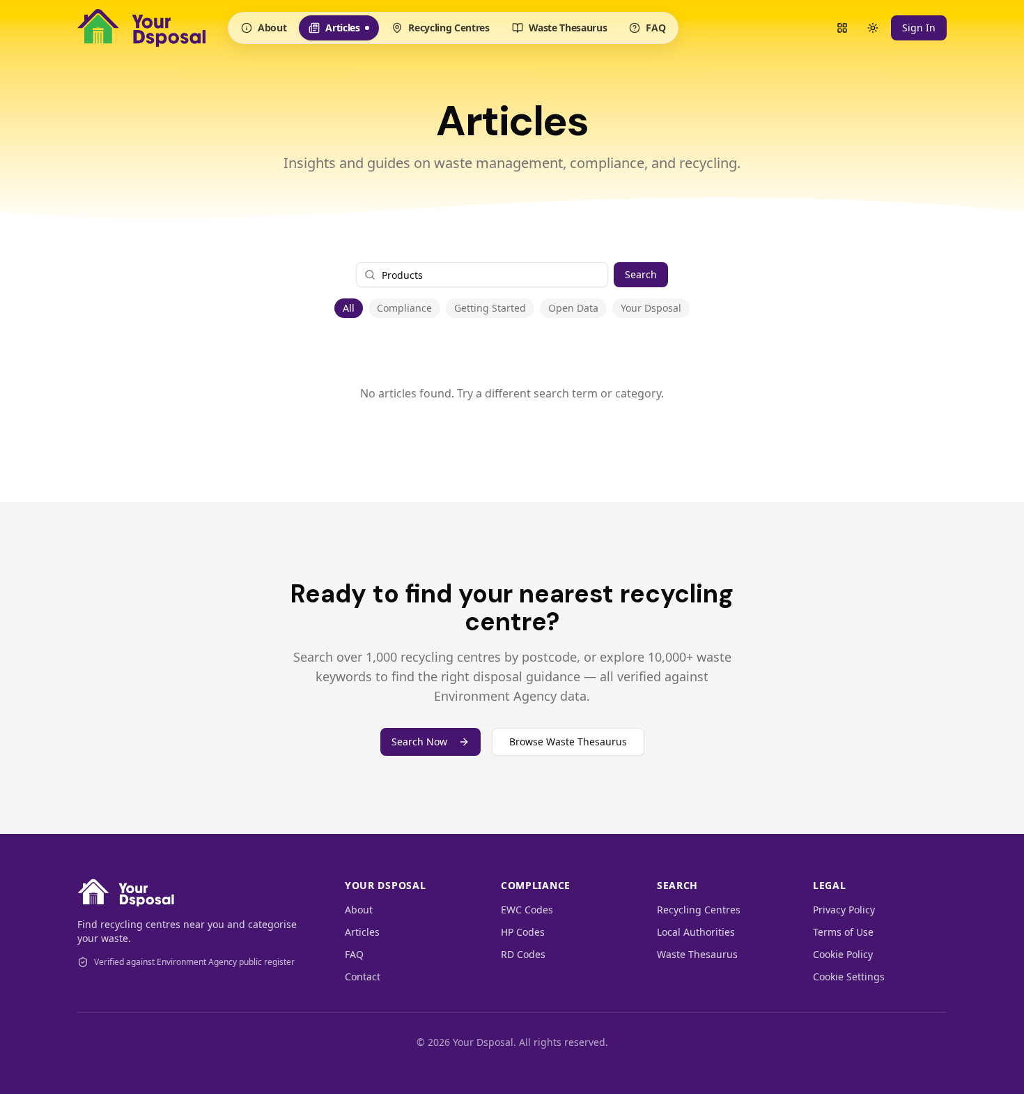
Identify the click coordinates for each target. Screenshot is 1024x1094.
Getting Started (490, 307)
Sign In (919, 27)
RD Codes (523, 954)
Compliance (404, 307)
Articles (340, 30)
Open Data (573, 307)
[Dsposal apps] (842, 27)
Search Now (419, 741)
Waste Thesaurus (568, 27)
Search (641, 274)
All (349, 307)
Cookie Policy (843, 954)
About (272, 27)
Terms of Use (843, 932)
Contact (362, 976)
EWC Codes (527, 909)
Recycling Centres (448, 27)
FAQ (655, 27)
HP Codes (523, 932)
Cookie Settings (849, 976)
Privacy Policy (844, 909)
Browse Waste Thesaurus (568, 741)
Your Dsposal (651, 307)
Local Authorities (696, 932)
